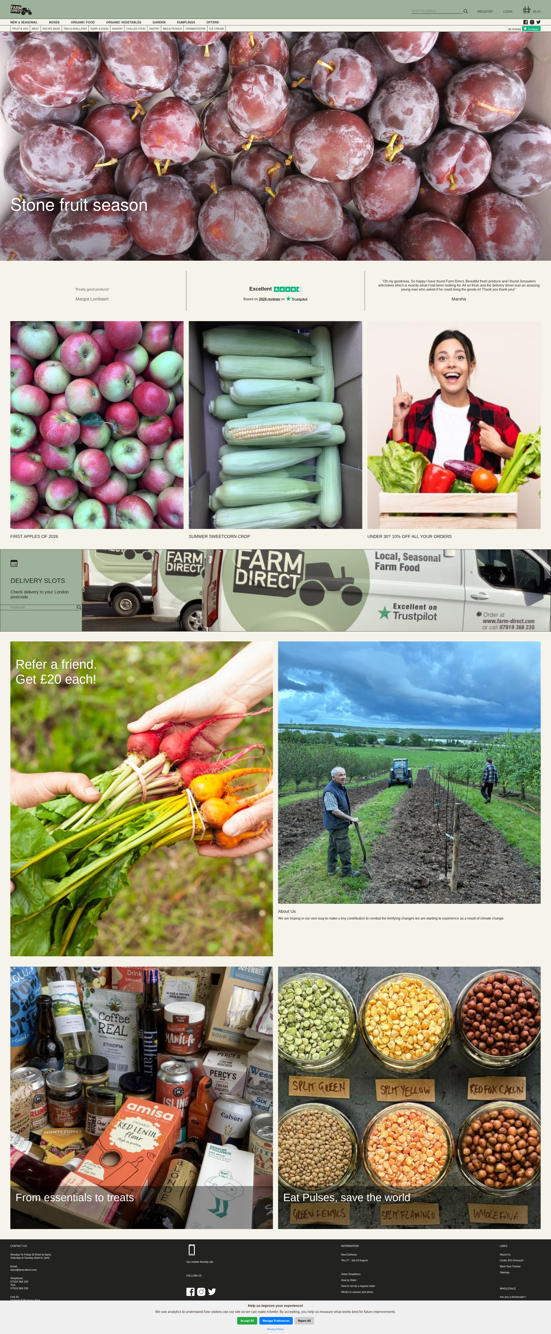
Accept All (247, 1320)
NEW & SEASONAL (24, 22)
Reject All (304, 1320)
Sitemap (504, 1272)
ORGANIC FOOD (83, 22)
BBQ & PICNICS (172, 28)
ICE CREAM (216, 28)
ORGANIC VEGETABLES (123, 22)
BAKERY (117, 28)
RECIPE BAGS (51, 28)
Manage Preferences (276, 1320)
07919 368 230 (19, 1281)
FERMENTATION (196, 28)
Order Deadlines (351, 1274)
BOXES (54, 22)
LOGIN (507, 11)
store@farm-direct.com (23, 1269)
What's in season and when (357, 1292)
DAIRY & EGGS (99, 28)
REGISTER (485, 11)
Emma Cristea (92, 299)
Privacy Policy (275, 1329)
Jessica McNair (458, 299)
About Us (505, 1254)
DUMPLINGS (186, 22)
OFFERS (212, 22)
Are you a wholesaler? (513, 1297)
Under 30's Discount (511, 1260)
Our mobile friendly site (199, 1261)
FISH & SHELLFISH (75, 28)
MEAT (35, 28)
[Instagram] (531, 22)
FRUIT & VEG (20, 28)
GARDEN (159, 22)
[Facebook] (524, 22)
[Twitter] (537, 22)
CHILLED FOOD (135, 28)
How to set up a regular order (358, 1286)
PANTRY (154, 28)
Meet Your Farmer (510, 1266)
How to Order (349, 1280)
